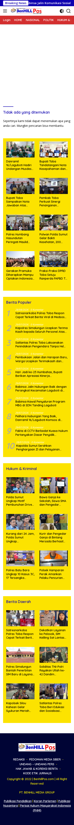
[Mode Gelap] (61, 11)
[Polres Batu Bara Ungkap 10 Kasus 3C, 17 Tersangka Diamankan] (20, 558)
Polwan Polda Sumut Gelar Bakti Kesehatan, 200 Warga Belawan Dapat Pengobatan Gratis (53, 238)
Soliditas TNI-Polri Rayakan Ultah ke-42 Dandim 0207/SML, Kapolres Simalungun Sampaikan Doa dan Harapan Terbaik (53, 670)
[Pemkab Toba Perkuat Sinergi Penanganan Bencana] (53, 186)
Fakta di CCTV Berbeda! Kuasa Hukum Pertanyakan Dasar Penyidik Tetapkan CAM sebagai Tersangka (41, 432)
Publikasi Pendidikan (18, 801)
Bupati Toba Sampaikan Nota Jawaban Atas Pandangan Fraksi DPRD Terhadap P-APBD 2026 (19, 201)
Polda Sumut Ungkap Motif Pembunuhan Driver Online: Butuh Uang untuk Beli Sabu (19, 501)
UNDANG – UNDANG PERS (37, 764)
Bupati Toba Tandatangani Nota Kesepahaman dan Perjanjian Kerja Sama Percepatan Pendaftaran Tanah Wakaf (52, 165)
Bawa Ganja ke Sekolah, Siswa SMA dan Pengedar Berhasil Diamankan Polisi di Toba (53, 501)
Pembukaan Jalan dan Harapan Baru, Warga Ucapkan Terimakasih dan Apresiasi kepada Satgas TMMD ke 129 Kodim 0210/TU (41, 359)
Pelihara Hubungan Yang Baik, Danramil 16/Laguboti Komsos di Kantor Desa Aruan (37, 418)
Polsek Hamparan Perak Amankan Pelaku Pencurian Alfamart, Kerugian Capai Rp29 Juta (52, 574)
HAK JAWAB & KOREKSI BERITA (37, 769)
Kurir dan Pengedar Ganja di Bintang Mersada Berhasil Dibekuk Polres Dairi (53, 537)
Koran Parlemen (45, 801)
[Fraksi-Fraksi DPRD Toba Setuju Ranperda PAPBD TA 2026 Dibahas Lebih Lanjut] (53, 259)
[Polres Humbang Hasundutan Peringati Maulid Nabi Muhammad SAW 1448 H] (20, 223)
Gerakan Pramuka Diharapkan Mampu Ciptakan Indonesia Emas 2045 (20, 274)
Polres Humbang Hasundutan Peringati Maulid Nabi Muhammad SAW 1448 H (18, 238)
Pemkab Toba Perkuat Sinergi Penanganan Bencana (49, 201)
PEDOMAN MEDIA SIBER (45, 759)
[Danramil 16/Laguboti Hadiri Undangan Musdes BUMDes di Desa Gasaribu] (20, 149)
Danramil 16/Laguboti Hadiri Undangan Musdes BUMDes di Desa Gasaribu (18, 165)
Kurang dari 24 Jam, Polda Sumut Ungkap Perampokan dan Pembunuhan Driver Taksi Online (20, 537)
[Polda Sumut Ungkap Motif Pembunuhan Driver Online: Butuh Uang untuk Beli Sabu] (20, 485)
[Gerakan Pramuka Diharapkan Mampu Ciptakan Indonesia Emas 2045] (20, 259)
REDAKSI (19, 759)
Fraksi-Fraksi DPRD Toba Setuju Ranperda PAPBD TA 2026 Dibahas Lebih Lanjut (53, 274)
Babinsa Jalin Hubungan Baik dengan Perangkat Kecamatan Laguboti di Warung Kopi (41, 388)
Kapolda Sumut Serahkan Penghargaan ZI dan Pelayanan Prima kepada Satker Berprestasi (39, 447)
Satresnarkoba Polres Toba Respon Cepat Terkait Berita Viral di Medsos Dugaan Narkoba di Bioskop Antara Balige (40, 315)
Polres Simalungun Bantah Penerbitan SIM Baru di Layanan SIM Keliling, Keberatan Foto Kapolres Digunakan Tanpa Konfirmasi (20, 670)
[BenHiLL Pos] (26, 10)
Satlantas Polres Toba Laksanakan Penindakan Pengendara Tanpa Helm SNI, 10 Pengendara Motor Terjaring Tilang (40, 344)
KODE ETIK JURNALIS (37, 773)
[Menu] (6, 10)
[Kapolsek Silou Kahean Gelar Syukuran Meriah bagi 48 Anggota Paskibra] (20, 691)
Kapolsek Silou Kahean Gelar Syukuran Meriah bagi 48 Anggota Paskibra (17, 707)
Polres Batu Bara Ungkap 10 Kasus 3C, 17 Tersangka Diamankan (20, 574)
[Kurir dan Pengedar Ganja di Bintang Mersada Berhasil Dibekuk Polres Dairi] (53, 522)
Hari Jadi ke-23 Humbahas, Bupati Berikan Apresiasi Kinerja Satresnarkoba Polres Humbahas (38, 374)
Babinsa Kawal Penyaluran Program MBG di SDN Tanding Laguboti (40, 403)
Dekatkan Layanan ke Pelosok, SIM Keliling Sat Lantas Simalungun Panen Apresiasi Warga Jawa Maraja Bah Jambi (52, 634)
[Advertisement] (37, 63)
